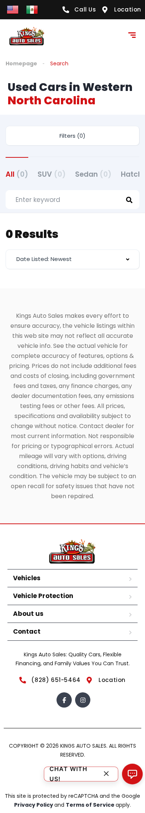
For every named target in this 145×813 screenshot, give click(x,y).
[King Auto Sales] (27, 36)
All (17, 174)
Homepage (21, 63)
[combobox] (72, 259)
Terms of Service (91, 805)
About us (28, 613)
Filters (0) (72, 136)
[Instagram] (82, 700)
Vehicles (27, 578)
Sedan (93, 174)
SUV (52, 174)
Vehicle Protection (43, 595)
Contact (27, 631)
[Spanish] (32, 9)
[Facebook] (64, 700)
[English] (13, 9)
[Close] (106, 774)
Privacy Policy (34, 805)
